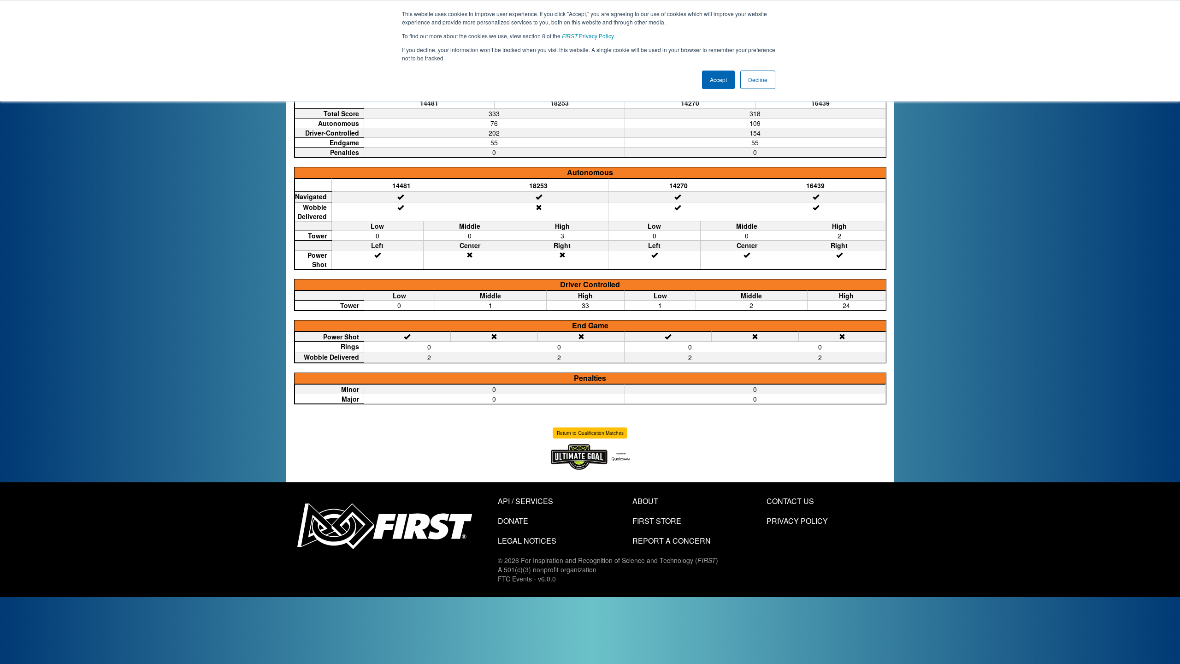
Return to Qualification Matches (590, 433)
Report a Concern (671, 540)
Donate (513, 521)
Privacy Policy (588, 36)
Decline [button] (757, 79)
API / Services (525, 501)
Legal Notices (527, 540)
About (645, 501)
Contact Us (790, 501)
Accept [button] (718, 79)
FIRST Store (656, 521)
